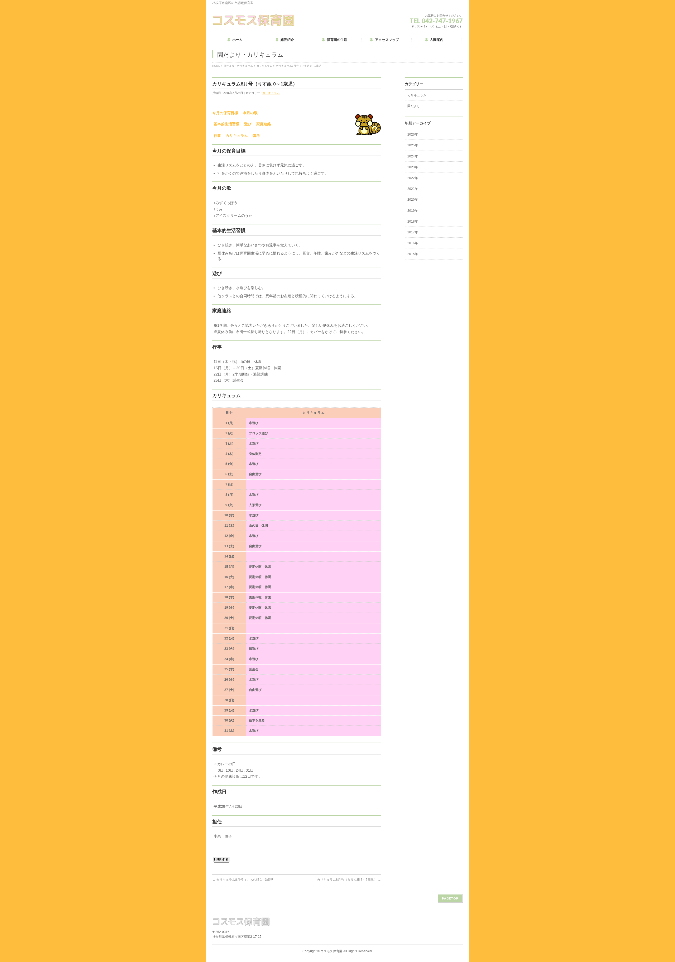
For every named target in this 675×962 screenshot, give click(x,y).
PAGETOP (450, 898)
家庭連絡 (263, 124)
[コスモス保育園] (253, 20)
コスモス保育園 (331, 951)
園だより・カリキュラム (238, 65)
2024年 (412, 156)
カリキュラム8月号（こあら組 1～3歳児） (244, 880)
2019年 (412, 211)
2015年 (412, 254)
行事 (217, 135)
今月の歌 (250, 113)
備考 (256, 135)
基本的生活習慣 (226, 124)
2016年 (412, 243)
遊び (248, 124)
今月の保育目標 (225, 113)
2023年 (412, 167)
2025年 (412, 145)
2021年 (412, 189)
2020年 (412, 199)
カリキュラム (264, 65)
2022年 (412, 178)
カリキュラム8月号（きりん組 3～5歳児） (349, 880)
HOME (216, 65)
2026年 (412, 134)
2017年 (412, 232)
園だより (413, 106)
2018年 (412, 221)
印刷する (221, 859)
